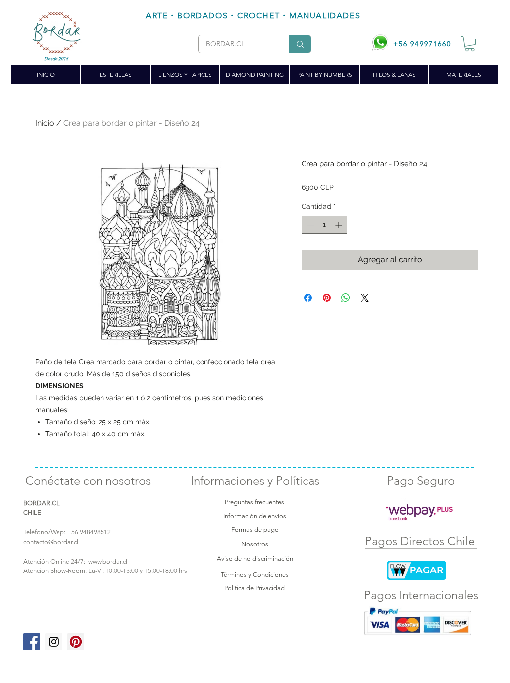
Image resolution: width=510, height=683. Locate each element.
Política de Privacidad (254, 588)
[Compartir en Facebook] (308, 298)
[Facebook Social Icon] (31, 641)
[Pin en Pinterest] (327, 298)
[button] (470, 43)
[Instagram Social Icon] (53, 641)
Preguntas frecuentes (254, 502)
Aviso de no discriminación (255, 558)
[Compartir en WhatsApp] (346, 298)
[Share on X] (365, 298)
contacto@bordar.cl (50, 542)
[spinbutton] (324, 224)
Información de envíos (254, 516)
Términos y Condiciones (255, 574)
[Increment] (339, 224)
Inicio (44, 123)
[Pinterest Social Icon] (75, 641)
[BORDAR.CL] (300, 44)
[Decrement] (309, 224)
